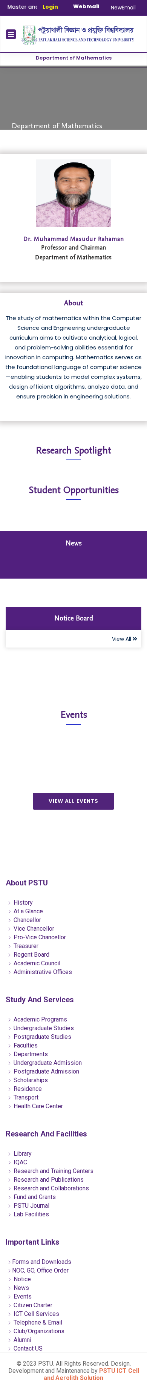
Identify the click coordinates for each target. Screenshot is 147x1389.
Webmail (86, 6)
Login (50, 7)
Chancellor (26, 919)
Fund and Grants (34, 1197)
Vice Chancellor (33, 928)
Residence (27, 1088)
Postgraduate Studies (41, 1036)
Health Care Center (37, 1106)
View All (122, 639)
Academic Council (36, 963)
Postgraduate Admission (45, 1071)
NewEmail (123, 7)
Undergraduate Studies (43, 1028)
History (22, 902)
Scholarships (30, 1080)
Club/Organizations (38, 1331)
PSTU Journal (30, 1205)
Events (22, 1296)
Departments (30, 1054)
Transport (25, 1097)
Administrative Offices (42, 972)
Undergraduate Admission (47, 1062)
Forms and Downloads (41, 1261)
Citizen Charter (32, 1305)
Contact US (27, 1348)
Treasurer (25, 945)
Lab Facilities (30, 1214)
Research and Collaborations (50, 1188)
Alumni (21, 1339)
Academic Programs (39, 1019)
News (20, 1287)
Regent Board (30, 954)
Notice (21, 1279)
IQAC (19, 1162)
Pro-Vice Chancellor (39, 937)
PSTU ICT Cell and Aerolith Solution (91, 1374)
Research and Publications (48, 1179)
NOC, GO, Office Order (40, 1270)
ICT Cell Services (35, 1313)
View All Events (73, 801)
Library (22, 1153)
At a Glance (27, 911)
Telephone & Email (37, 1322)
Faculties (25, 1045)
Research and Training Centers (52, 1171)
